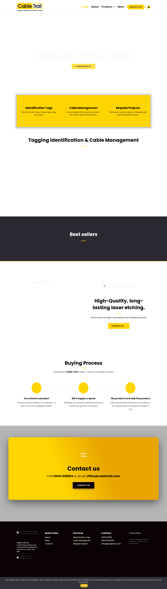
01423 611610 (106, 537)
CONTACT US (117, 326)
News (47, 540)
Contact (49, 543)
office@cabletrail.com (103, 476)
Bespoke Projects (80, 544)
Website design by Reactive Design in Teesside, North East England (139, 541)
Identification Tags (83, 56)
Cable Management (82, 540)
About (48, 537)
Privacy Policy (135, 533)
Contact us (83, 485)
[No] (164, 583)
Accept (84, 586)
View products (83, 67)
